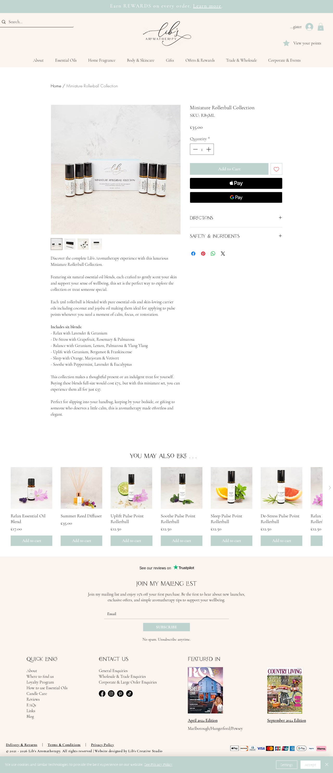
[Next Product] (330, 488)
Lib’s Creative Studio (145, 751)
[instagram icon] (111, 693)
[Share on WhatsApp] (213, 253)
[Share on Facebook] (193, 253)
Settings (286, 765)
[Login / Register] (310, 26)
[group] (166, 506)
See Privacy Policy (158, 764)
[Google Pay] (236, 197)
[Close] (327, 765)
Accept (310, 765)
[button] (320, 27)
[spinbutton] (202, 149)
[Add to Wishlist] (276, 169)
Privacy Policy (102, 745)
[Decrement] (195, 149)
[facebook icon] (102, 693)
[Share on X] (223, 253)
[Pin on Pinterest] (203, 253)
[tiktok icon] (129, 693)
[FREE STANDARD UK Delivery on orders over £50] (164, 2)
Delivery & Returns (21, 745)
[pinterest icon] (120, 693)
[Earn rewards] (169, 3)
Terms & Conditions (64, 745)
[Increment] (209, 149)
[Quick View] (31, 488)
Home (56, 86)
